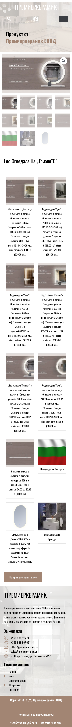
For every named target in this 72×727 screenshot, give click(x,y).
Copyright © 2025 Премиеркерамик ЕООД (36, 700)
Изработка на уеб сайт (24, 722)
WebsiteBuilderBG (51, 722)
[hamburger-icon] (63, 19)
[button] (9, 19)
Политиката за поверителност (36, 714)
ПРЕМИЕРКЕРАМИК (36, 7)
